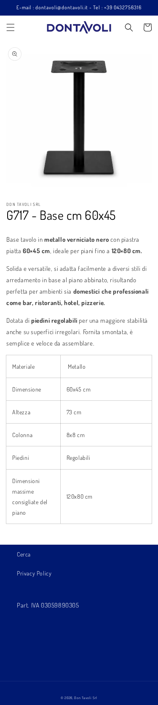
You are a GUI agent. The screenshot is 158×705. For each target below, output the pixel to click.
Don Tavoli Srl (85, 697)
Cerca (24, 554)
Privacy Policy (34, 573)
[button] (10, 27)
